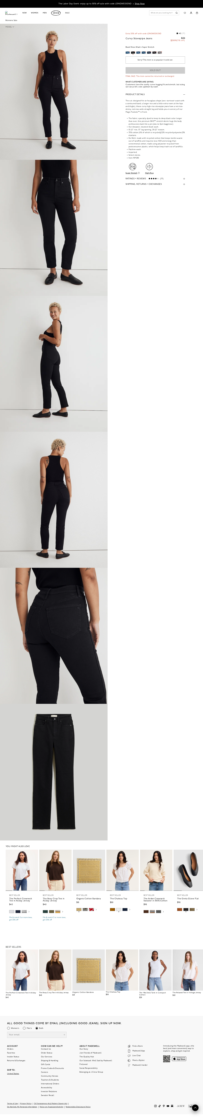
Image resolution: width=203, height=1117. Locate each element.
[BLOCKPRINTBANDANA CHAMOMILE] (78, 909)
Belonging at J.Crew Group (91, 1072)
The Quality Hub (87, 1057)
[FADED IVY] (51, 911)
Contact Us (46, 1049)
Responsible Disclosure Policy (78, 1107)
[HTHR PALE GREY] (11, 911)
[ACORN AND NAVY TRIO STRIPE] (152, 911)
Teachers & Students (50, 1080)
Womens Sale (11, 20)
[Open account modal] (191, 13)
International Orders (50, 1084)
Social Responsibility (88, 1068)
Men (45, 13)
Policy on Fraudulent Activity (51, 1107)
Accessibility (46, 1088)
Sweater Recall (47, 1095)
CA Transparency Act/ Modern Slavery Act (50, 1104)
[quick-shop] (21, 922)
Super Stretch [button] (131, 173)
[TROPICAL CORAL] (91, 909)
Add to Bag (89, 916)
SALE (67, 13)
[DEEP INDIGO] (18, 911)
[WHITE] (24, 911)
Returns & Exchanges (16, 1061)
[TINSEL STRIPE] (57, 911)
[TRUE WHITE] (118, 909)
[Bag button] (197, 13)
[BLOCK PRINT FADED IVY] (85, 909)
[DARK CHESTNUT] (146, 911)
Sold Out (155, 70)
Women (34, 13)
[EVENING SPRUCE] (45, 911)
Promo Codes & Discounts (52, 1068)
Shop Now (140, 4)
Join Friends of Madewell (91, 1053)
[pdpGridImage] (54, 92)
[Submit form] (64, 1035)
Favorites (11, 1053)
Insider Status (13, 1057)
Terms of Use (12, 1104)
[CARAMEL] (179, 909)
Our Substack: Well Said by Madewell (96, 1061)
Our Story (84, 1049)
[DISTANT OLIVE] (192, 909)
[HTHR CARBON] (158, 911)
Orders (10, 1049)
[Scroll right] (29, 912)
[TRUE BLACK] (185, 909)
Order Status (46, 1053)
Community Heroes (49, 1076)
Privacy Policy (26, 1104)
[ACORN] (112, 909)
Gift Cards (45, 1064)
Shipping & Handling (49, 1061)
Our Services (46, 1057)
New (24, 13)
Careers (44, 1072)
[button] (10, 27)
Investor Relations (49, 1091)
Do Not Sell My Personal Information (22, 1107)
